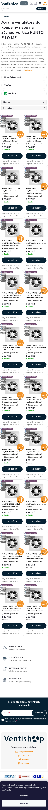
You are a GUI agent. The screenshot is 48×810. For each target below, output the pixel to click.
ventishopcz (25, 763)
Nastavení (24, 795)
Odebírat (39, 713)
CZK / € (23, 3)
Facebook (25, 759)
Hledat (41, 9)
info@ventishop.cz (26, 752)
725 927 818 (26, 756)
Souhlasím (24, 803)
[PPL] (10, 776)
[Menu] (45, 3)
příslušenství (27, 70)
